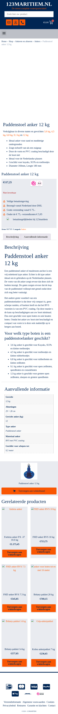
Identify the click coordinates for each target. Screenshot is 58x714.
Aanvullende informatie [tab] (36, 237)
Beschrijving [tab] (12, 237)
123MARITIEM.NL (29, 4)
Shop (11, 41)
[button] (3, 33)
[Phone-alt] (22, 22)
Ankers (37, 41)
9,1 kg (17, 135)
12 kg (25, 135)
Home (4, 41)
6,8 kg (9, 135)
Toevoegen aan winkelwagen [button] (14, 553)
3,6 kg (47, 131)
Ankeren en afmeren (23, 41)
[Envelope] (9, 22)
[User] (16, 22)
